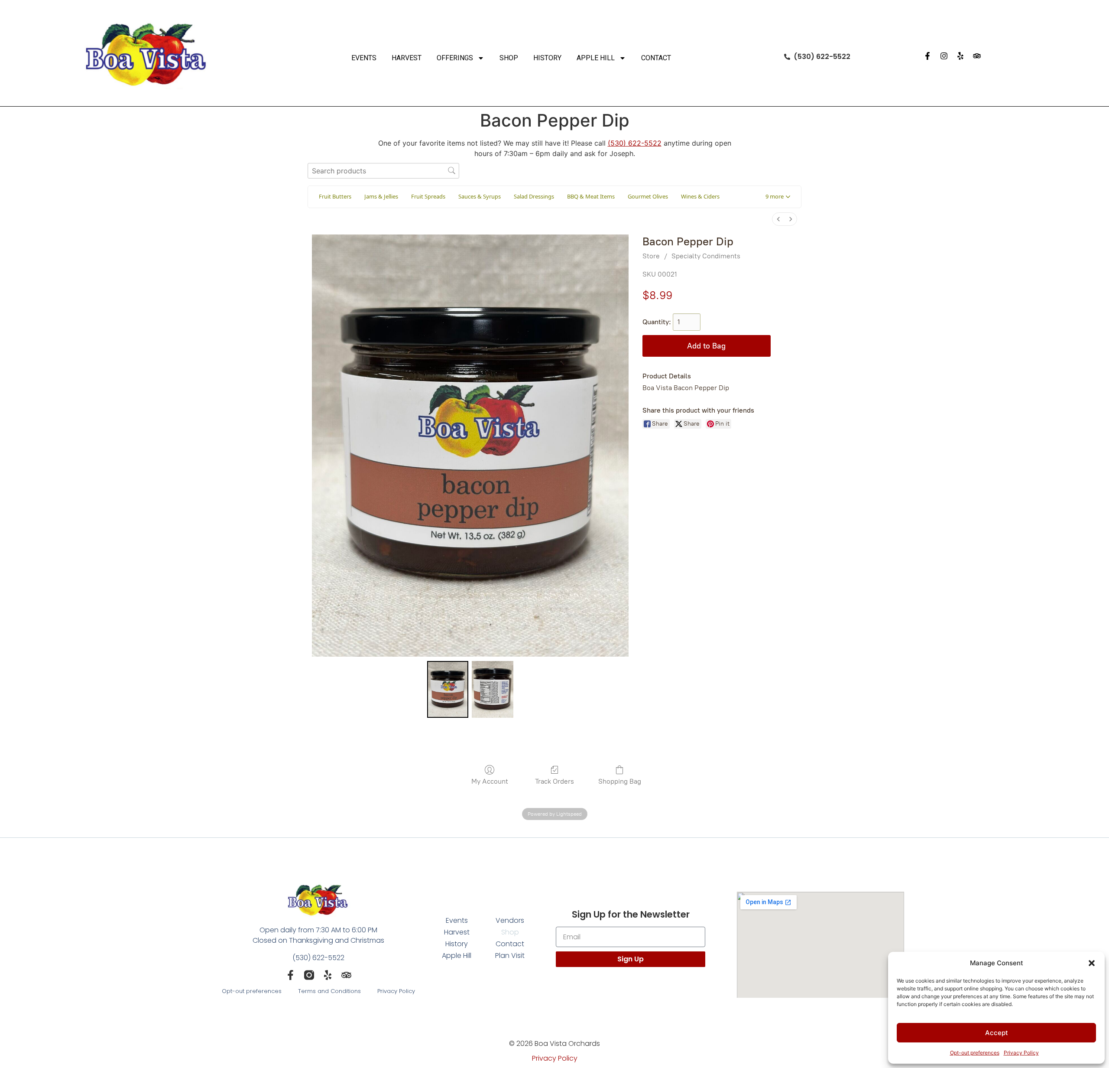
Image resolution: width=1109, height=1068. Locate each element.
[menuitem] (778, 219)
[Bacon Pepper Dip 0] (448, 689)
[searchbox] (383, 170)
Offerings (455, 58)
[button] (1091, 963)
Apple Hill (596, 58)
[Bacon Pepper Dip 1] (492, 689)
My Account (489, 781)
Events (363, 58)
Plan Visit (510, 956)
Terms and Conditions (329, 991)
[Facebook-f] (927, 56)
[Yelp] (960, 56)
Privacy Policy (1021, 1052)
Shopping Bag (619, 781)
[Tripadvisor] (977, 56)
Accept (996, 1033)
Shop (508, 58)
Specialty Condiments (705, 256)
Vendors (510, 920)
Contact (656, 58)
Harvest (407, 58)
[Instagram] (944, 56)
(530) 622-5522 (635, 143)
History (547, 58)
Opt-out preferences (974, 1052)
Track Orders (554, 781)
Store (651, 256)
